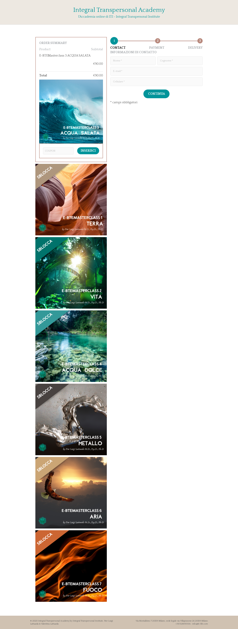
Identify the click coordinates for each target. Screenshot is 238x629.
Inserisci (88, 150)
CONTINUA (156, 94)
